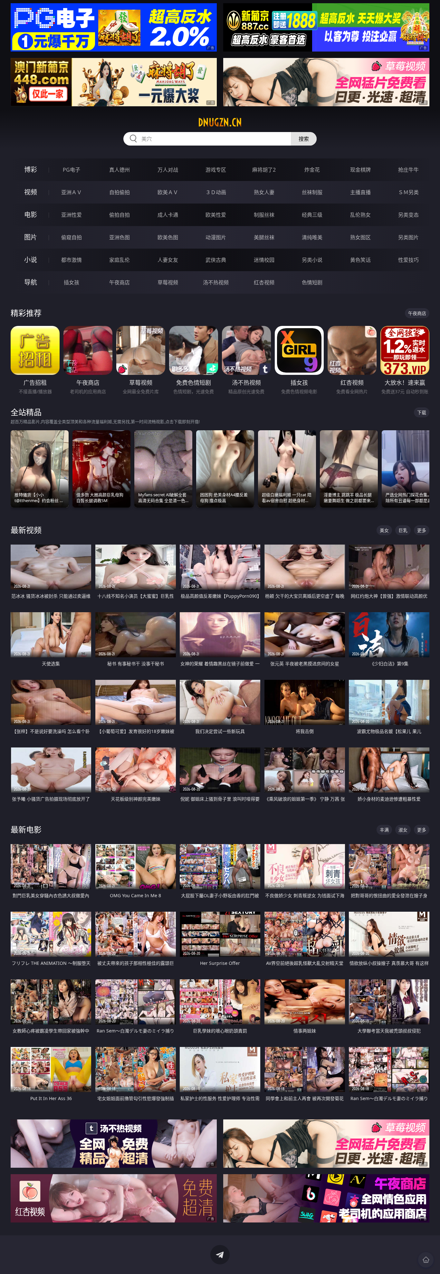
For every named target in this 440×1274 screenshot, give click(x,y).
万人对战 (168, 169)
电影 (30, 214)
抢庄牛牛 (408, 169)
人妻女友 (168, 259)
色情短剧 (312, 282)
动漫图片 (216, 237)
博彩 (30, 169)
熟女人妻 (264, 192)
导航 (30, 282)
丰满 (384, 830)
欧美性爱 (216, 214)
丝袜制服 (312, 192)
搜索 (304, 138)
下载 (421, 412)
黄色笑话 (360, 259)
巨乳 (402, 530)
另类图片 (408, 237)
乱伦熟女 (360, 214)
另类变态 (408, 214)
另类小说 (312, 259)
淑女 (402, 830)
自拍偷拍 (119, 192)
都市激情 (71, 259)
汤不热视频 (216, 282)
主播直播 (360, 192)
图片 (30, 237)
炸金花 (312, 169)
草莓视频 (168, 282)
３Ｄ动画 (216, 192)
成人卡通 (168, 214)
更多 (421, 530)
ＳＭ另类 (408, 192)
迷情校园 (264, 259)
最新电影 (26, 829)
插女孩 (71, 282)
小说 (30, 259)
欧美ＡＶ (168, 192)
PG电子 (71, 169)
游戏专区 (216, 169)
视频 (30, 192)
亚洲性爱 (71, 214)
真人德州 (119, 169)
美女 (384, 530)
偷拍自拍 (119, 214)
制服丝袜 (264, 214)
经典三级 (312, 214)
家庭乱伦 (119, 259)
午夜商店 (119, 282)
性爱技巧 (408, 259)
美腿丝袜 (264, 237)
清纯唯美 (312, 237)
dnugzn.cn (220, 122)
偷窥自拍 (71, 237)
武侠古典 (216, 259)
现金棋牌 (360, 169)
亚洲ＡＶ (71, 192)
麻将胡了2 (264, 169)
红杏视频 (264, 282)
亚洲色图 (119, 237)
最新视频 (26, 530)
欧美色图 (168, 237)
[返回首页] (426, 1260)
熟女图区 (360, 237)
